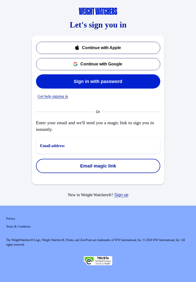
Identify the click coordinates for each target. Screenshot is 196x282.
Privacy (10, 218)
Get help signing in (53, 96)
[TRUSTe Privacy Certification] (98, 261)
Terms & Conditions (18, 226)
